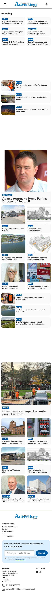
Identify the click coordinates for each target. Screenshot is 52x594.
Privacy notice (20, 560)
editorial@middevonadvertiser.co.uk (20, 589)
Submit (41, 553)
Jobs (3, 534)
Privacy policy (7, 531)
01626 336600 (14, 585)
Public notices (7, 536)
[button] (5, 4)
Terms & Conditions (10, 526)
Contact (5, 529)
